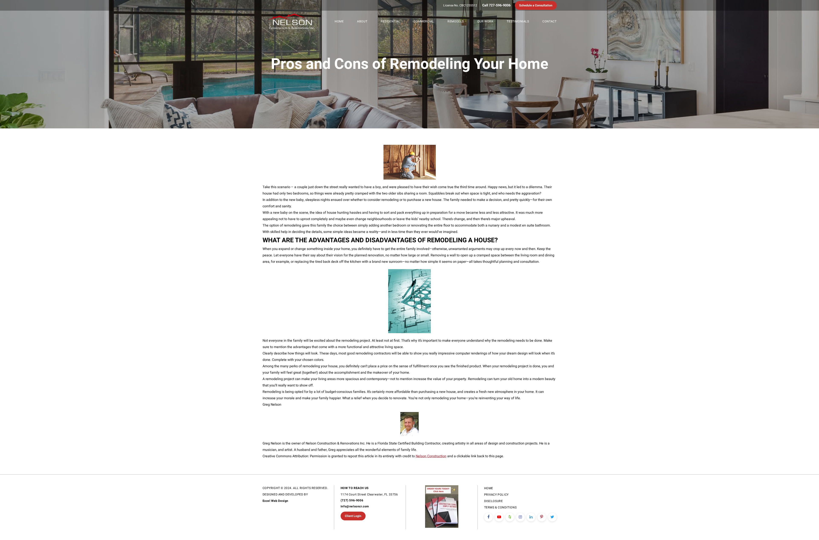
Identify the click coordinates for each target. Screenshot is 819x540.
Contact (549, 21)
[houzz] (509, 517)
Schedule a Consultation (535, 5)
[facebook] (488, 517)
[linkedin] (531, 517)
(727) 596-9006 (352, 500)
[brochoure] (441, 507)
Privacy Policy (496, 494)
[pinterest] (541, 517)
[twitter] (552, 517)
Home (339, 21)
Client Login (353, 516)
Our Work (485, 21)
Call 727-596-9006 (496, 5)
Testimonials (518, 21)
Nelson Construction (431, 456)
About (362, 21)
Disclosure (493, 501)
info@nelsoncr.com (355, 506)
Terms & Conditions (500, 507)
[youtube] (499, 517)
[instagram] (520, 517)
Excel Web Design (276, 501)
